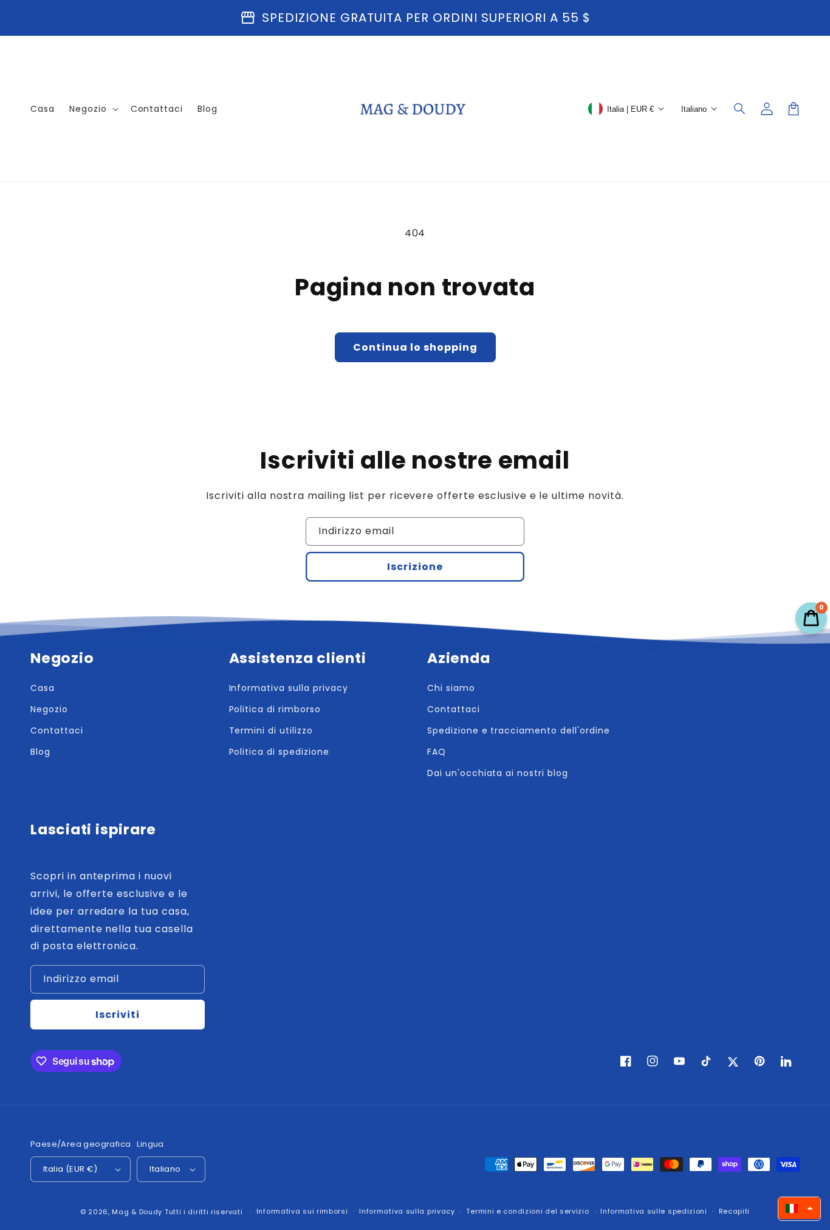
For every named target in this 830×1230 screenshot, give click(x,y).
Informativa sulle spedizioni (653, 1211)
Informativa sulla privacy (407, 1211)
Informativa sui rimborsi (302, 1211)
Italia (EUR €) (70, 1169)
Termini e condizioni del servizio (527, 1211)
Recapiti (734, 1211)
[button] (740, 108)
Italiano (164, 1169)
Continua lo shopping (415, 347)
